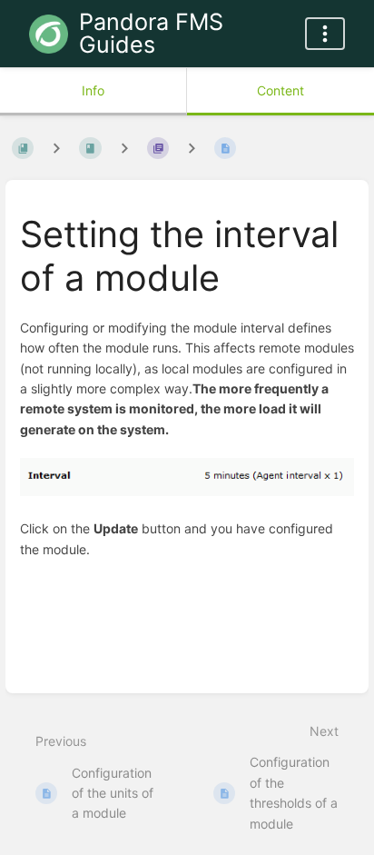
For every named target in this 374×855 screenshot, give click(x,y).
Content (280, 90)
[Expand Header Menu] (325, 33)
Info (93, 90)
